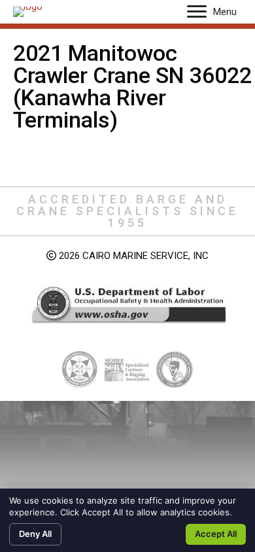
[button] (197, 12)
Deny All (35, 533)
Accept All (216, 533)
